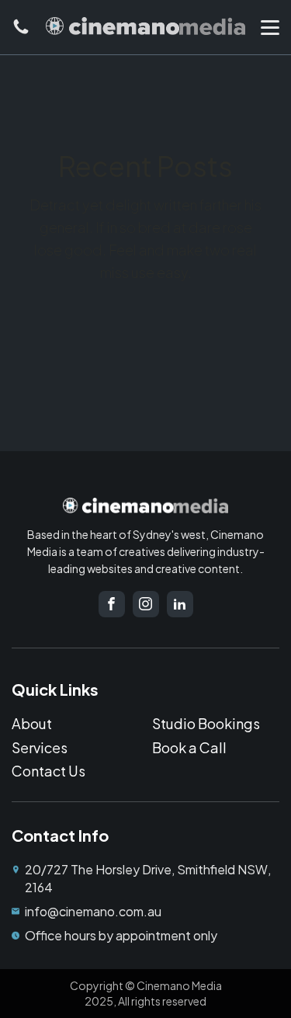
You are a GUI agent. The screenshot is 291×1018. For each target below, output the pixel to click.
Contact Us (48, 771)
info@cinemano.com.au (93, 911)
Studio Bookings (206, 723)
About (32, 723)
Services (40, 747)
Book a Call (189, 747)
